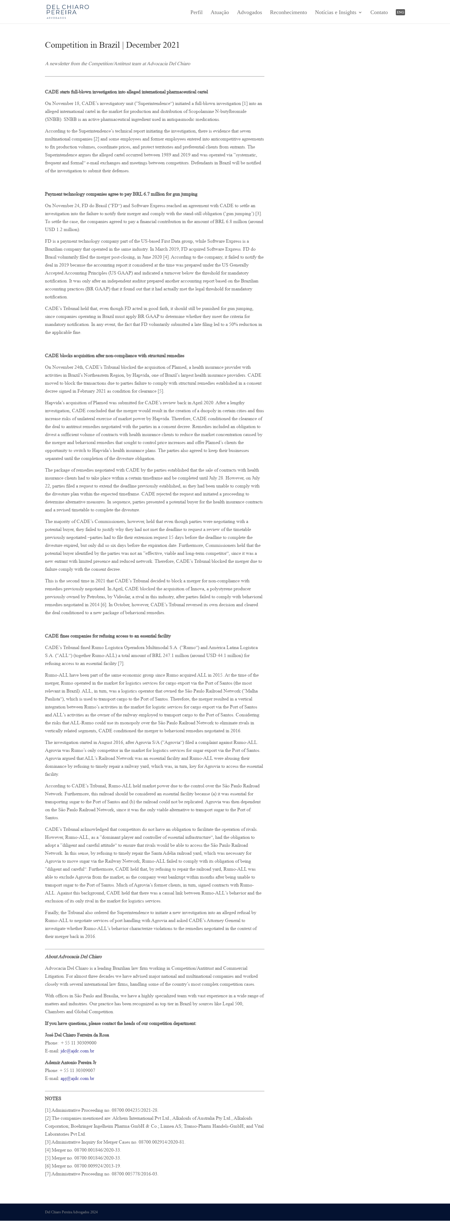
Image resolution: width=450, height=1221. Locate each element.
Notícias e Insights (335, 12)
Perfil (196, 12)
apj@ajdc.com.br (77, 1079)
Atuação (220, 12)
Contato (379, 12)
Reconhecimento (288, 12)
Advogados (249, 12)
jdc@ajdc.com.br (77, 1051)
